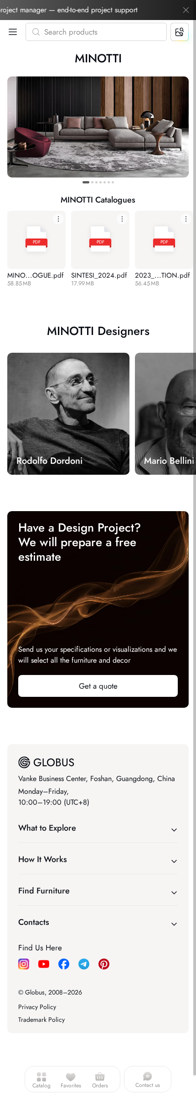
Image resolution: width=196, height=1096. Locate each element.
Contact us (147, 1085)
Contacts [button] (33, 922)
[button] (11, 32)
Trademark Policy (41, 1019)
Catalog (41, 1085)
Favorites (71, 1085)
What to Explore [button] (47, 827)
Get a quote (98, 685)
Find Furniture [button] (44, 890)
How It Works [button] (42, 859)
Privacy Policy (37, 1006)
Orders (100, 1085)
